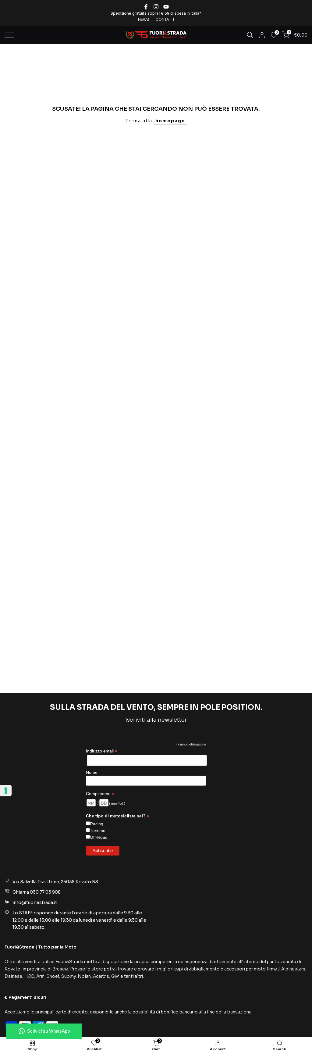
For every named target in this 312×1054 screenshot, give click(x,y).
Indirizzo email (101, 751)
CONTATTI (164, 19)
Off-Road (99, 837)
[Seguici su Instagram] (156, 6)
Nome (92, 772)
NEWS (143, 19)
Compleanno (100, 794)
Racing (96, 823)
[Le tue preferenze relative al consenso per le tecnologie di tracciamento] (6, 790)
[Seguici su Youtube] (166, 6)
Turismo (97, 830)
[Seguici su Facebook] (146, 6)
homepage (170, 120)
